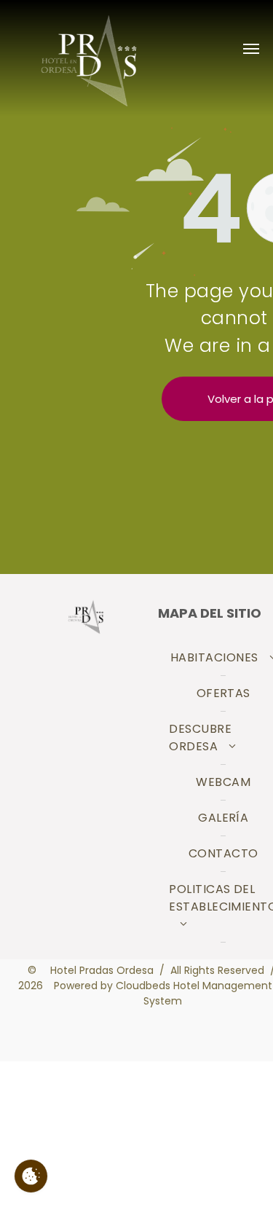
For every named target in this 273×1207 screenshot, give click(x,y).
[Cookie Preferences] (31, 1176)
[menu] (251, 48)
